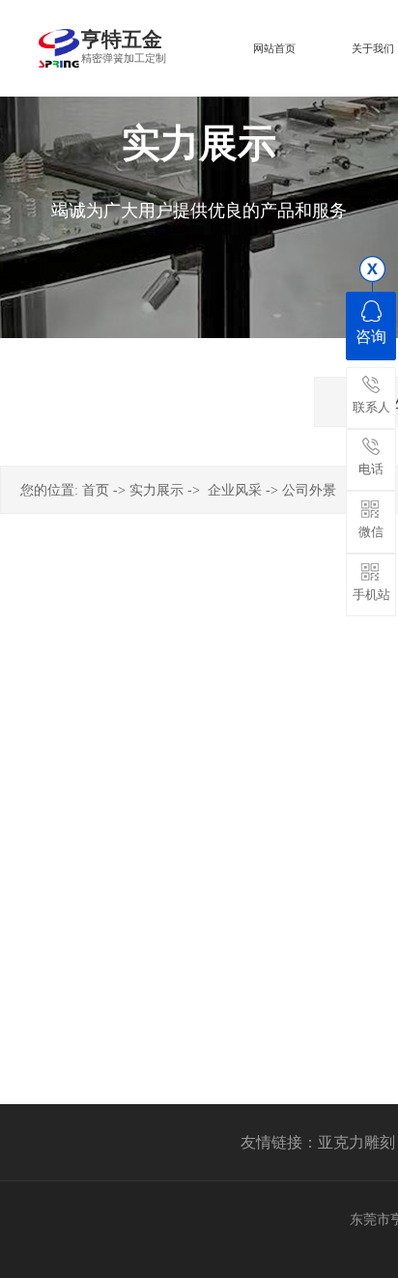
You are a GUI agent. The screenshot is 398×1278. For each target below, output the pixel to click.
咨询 (370, 336)
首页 (95, 490)
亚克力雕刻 (356, 1142)
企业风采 (235, 490)
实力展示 (156, 490)
